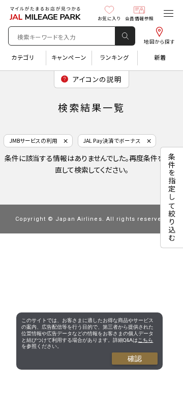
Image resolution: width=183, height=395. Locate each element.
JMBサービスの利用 (33, 140)
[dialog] (89, 341)
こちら (145, 340)
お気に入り (109, 18)
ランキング (114, 57)
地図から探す (159, 41)
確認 (135, 358)
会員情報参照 (139, 18)
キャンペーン (68, 57)
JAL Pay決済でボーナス (112, 140)
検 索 (125, 36)
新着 (160, 57)
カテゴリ (22, 57)
